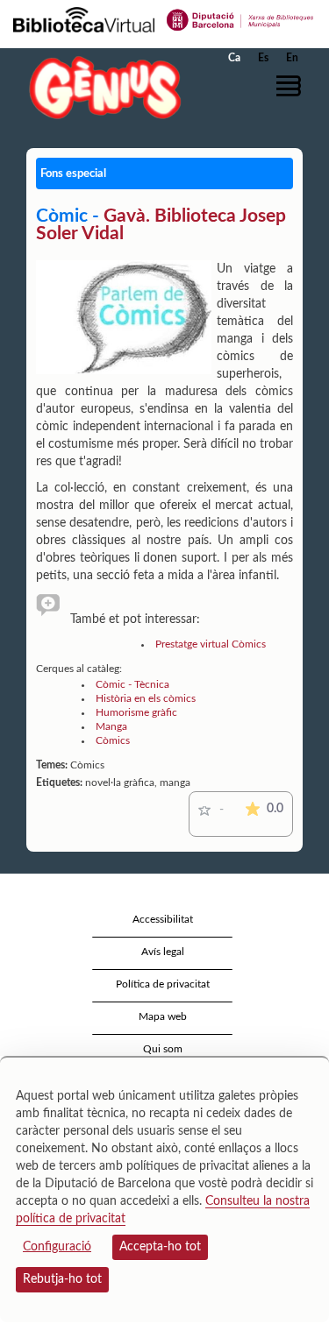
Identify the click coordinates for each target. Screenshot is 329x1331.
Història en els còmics (146, 698)
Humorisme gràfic (136, 712)
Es (263, 58)
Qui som (162, 1049)
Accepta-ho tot (160, 1247)
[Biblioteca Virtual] (83, 18)
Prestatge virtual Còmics (210, 644)
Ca (234, 58)
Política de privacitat (163, 984)
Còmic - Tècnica (132, 684)
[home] (101, 87)
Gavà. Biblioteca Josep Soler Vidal (161, 225)
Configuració (57, 1247)
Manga (111, 726)
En (292, 58)
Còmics (113, 740)
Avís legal (162, 951)
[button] (292, 86)
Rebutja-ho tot (62, 1279)
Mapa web (163, 1016)
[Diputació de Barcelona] (240, 18)
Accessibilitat (162, 919)
